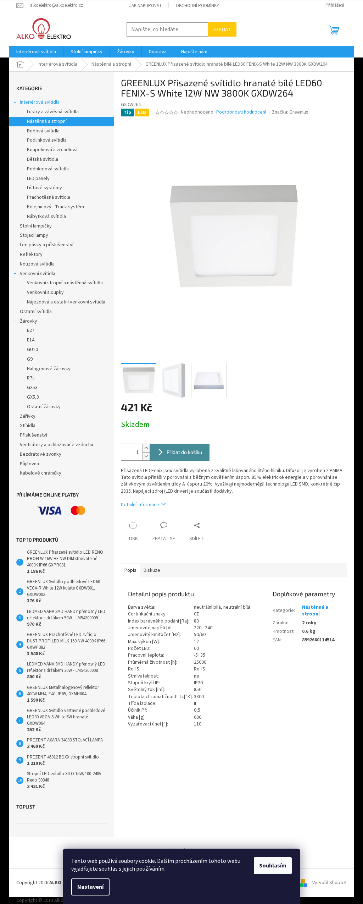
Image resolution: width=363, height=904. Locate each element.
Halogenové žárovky (49, 368)
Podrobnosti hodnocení (241, 112)
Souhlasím (272, 866)
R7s (31, 378)
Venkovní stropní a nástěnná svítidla (65, 282)
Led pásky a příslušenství (46, 244)
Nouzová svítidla (37, 264)
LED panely (38, 178)
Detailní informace (140, 504)
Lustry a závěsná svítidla (53, 111)
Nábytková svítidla (46, 216)
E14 (30, 340)
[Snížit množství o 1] (146, 456)
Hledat (222, 29)
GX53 (32, 387)
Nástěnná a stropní (47, 121)
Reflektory (31, 254)
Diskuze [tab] (152, 570)
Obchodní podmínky (197, 5)
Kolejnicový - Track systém (55, 206)
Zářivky (27, 416)
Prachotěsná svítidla (48, 197)
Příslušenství (33, 435)
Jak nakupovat (145, 5)
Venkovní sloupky (45, 292)
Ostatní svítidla (36, 311)
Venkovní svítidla (37, 273)
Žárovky (28, 321)
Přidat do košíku (184, 452)
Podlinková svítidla (47, 140)
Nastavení (90, 887)
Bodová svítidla (43, 131)
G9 (30, 359)
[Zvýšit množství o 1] (146, 448)
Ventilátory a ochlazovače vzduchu (56, 444)
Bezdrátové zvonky (40, 454)
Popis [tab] (130, 570)
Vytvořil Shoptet (329, 882)
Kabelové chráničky (40, 473)
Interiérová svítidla (40, 102)
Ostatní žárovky (44, 406)
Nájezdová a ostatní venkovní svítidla (66, 302)
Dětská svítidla (42, 159)
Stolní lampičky (36, 226)
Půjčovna (29, 463)
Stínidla (27, 425)
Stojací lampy (34, 235)
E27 (30, 330)
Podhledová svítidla (48, 168)
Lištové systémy (44, 187)
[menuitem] (36, 51)
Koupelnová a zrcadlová (52, 149)
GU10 (32, 349)
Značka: (290, 112)
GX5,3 (33, 397)
